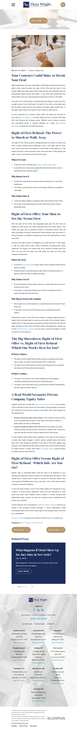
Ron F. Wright (25, 523)
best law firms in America (25, 329)
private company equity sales (46, 165)
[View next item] (32, 586)
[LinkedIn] (38, 610)
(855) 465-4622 (38, 618)
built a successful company (45, 404)
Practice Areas (39, 624)
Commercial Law (37, 523)
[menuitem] (14, 726)
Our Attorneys (27, 624)
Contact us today (18, 518)
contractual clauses (47, 449)
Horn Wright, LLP (27, 117)
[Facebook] (34, 610)
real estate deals (28, 265)
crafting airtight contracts (47, 505)
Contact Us (51, 624)
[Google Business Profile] (43, 610)
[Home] (37, 5)
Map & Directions (19, 642)
